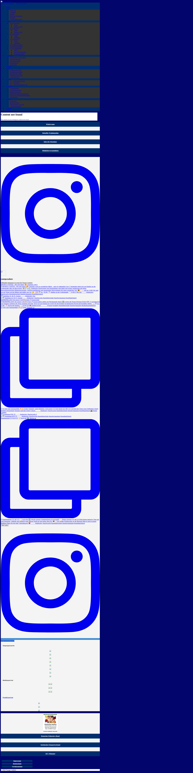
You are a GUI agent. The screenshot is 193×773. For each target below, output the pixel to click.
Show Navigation (7, 3)
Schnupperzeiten (19, 54)
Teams (8, 21)
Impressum (17, 761)
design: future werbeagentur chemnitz (92, 772)
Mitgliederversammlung (50, 150)
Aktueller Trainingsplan (50, 133)
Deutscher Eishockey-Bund (50, 736)
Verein (8, 9)
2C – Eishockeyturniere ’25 (19, 85)
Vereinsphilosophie (16, 19)
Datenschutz (17, 764)
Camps (8, 68)
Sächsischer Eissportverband (50, 745)
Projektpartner (8, 697)
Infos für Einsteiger (50, 142)
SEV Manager (50, 754)
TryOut (8, 110)
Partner (8, 99)
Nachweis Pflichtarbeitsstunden (20, 95)
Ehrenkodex (14, 97)
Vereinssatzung (17, 766)
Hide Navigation (21, 3)
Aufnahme (13, 65)
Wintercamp (50, 124)
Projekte (8, 79)
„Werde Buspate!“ (16, 106)
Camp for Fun (14, 77)
